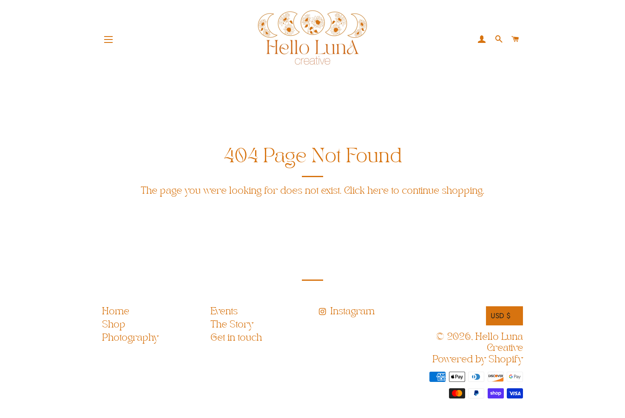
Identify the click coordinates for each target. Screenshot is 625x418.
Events (224, 311)
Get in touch (236, 337)
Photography (130, 337)
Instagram (351, 311)
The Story (231, 324)
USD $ (501, 316)
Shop (113, 324)
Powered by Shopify (477, 359)
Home (115, 311)
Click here (366, 190)
